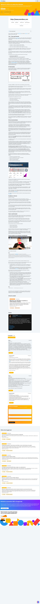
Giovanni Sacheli (11, 325)
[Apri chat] (38, 602)
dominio (26, 33)
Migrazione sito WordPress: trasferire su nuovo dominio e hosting (19, 301)
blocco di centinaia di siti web (17, 111)
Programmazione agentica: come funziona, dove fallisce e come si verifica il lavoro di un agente (17, 445)
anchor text (16, 268)
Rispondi (11, 352)
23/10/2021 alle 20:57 (11, 394)
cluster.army (10, 328)
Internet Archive (19, 278)
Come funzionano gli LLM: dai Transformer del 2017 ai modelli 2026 (12, 434)
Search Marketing (4, 433)
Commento (10, 408)
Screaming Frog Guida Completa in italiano (8, 456)
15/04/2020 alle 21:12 (11, 356)
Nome (9, 415)
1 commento (8, 439)
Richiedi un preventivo (5, 508)
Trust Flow (15, 191)
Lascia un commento (9, 450)
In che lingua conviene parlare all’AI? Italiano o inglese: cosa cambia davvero (14, 467)
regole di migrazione (14, 62)
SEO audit (19, 33)
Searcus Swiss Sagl (11, 327)
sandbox (14, 136)
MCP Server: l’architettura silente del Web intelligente (10, 477)
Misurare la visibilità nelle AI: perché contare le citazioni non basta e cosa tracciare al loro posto (17, 489)
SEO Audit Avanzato (12, 326)
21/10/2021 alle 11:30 (10, 376)
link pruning (9, 193)
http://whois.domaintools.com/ (12, 146)
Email (9, 418)
